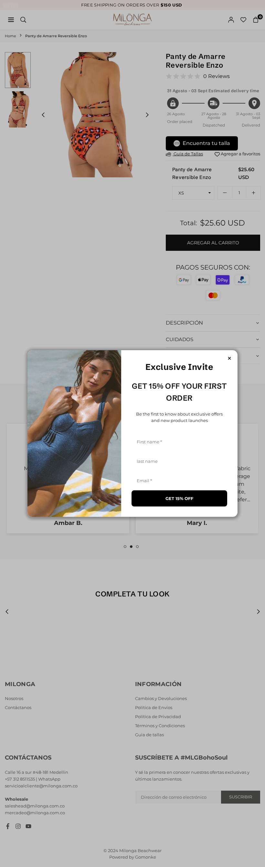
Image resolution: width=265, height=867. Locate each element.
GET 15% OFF (179, 498)
